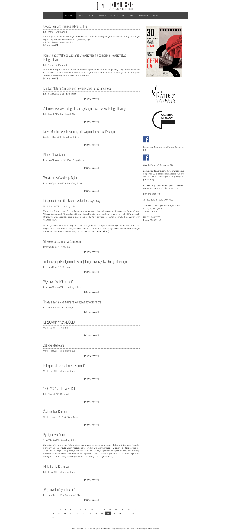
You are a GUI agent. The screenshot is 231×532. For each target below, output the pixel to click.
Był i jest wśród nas (54, 434)
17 (134, 509)
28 (108, 513)
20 (59, 513)
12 (104, 509)
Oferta (132, 15)
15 (122, 509)
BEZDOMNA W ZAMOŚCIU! (59, 322)
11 (97, 509)
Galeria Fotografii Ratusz (68, 93)
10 (91, 509)
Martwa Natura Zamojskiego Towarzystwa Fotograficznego (77, 88)
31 (126, 513)
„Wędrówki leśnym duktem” (59, 489)
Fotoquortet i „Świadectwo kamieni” (64, 365)
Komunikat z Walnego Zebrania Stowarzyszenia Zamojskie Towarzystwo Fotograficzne (84, 57)
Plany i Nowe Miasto (55, 154)
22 (71, 513)
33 (46, 517)
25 (89, 513)
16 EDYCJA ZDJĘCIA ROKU (59, 388)
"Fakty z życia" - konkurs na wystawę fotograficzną (72, 302)
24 (83, 513)
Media (124, 15)
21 (65, 513)
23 (77, 513)
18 (46, 513)
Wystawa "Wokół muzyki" (58, 281)
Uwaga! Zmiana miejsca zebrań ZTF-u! (65, 26)
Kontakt (155, 15)
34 (52, 517)
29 (114, 513)
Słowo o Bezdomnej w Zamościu (62, 241)
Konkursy (81, 15)
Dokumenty (114, 15)
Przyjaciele (143, 15)
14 (116, 509)
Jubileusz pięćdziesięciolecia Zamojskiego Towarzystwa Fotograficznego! (85, 261)
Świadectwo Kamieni (55, 411)
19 (52, 513)
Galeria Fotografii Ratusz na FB (158, 165)
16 (128, 509)
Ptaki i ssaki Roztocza (56, 466)
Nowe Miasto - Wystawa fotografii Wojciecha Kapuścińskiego (79, 131)
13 (110, 509)
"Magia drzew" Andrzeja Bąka (60, 177)
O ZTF (91, 15)
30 (120, 513)
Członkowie (101, 15)
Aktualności (69, 15)
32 (133, 513)
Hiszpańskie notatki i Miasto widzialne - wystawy (71, 200)
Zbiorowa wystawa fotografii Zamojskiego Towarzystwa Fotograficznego (85, 108)
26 (96, 513)
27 (102, 513)
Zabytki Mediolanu (54, 345)
